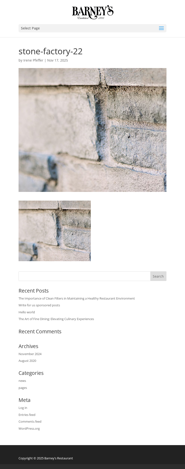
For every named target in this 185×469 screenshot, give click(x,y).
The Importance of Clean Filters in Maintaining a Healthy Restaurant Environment (77, 298)
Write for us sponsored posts (39, 305)
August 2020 (27, 360)
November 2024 (30, 354)
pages (23, 387)
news (22, 380)
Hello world (27, 312)
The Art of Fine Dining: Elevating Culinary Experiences (56, 319)
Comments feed (30, 421)
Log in (23, 408)
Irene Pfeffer (33, 60)
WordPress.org (29, 428)
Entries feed (27, 415)
